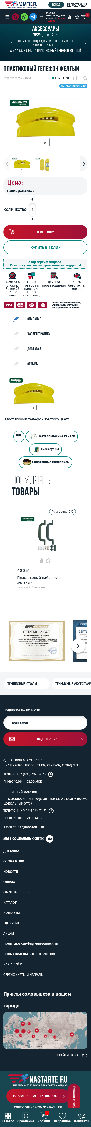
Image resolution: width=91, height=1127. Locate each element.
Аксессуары (50, 449)
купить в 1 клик (46, 247)
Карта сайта (13, 964)
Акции (9, 933)
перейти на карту (70, 1055)
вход (56, 5)
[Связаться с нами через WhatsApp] (24, 17)
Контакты (12, 913)
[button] (84, 163)
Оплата (9, 882)
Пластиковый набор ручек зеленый (40, 579)
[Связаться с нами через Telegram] (34, 17)
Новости (11, 871)
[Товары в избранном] (77, 17)
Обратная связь (16, 892)
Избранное (62, 1121)
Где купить (12, 923)
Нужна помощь (74, 1097)
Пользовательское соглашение (30, 954)
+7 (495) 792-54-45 (32, 774)
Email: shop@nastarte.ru (24, 827)
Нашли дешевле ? (20, 191)
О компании (14, 861)
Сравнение (26, 1121)
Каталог (10, 902)
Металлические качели (57, 436)
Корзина (44, 1121)
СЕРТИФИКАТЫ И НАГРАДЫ (24, 974)
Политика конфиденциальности (31, 944)
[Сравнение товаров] (69, 17)
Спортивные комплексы (51, 462)
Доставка (11, 851)
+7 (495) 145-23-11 (33, 810)
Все (19, 435)
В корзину (45, 232)
